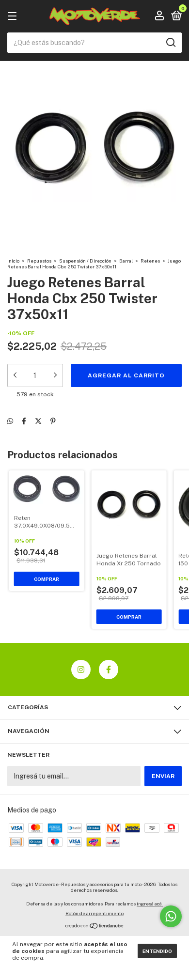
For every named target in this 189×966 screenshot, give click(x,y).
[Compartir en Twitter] (38, 421)
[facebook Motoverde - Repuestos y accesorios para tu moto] (108, 669)
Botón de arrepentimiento (94, 913)
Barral (126, 261)
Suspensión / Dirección (85, 261)
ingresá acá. (150, 903)
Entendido (157, 951)
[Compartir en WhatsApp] (10, 421)
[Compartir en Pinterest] (53, 421)
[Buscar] (170, 42)
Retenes (150, 261)
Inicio (13, 261)
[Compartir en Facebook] (24, 421)
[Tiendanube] (94, 927)
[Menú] (13, 16)
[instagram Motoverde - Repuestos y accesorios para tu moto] (81, 669)
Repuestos (39, 261)
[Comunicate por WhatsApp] (171, 916)
